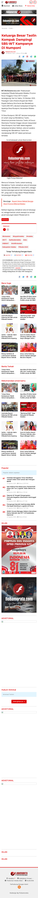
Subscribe (29, 255)
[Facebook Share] (19, 56)
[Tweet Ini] (23, 56)
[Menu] (2, 2)
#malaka (29, 236)
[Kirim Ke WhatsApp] (35, 56)
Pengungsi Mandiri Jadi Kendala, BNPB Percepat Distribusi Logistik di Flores (21, 505)
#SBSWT (5, 243)
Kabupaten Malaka (9, 247)
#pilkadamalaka (15, 240)
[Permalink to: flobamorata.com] (3, 52)
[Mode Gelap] (31, 2)
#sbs (25, 240)
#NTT (4, 240)
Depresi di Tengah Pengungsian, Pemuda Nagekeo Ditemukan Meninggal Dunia (21, 497)
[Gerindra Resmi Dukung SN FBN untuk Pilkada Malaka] (9, 309)
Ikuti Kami (18, 255)
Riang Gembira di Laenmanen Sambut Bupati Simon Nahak (8, 355)
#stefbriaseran (16, 243)
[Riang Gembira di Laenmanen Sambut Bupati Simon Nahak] (9, 347)
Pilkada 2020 (23, 247)
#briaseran (6, 236)
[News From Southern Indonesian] (11, 2)
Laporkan (7, 255)
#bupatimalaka (18, 236)
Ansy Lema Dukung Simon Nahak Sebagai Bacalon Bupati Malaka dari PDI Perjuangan (28, 355)
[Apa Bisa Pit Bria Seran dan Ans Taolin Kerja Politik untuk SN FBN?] (28, 290)
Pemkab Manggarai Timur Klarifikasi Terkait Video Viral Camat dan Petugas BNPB (21, 479)
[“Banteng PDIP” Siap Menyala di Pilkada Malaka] (28, 309)
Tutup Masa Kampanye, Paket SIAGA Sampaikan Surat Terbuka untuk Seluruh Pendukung (8, 298)
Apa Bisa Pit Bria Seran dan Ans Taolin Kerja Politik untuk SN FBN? (28, 298)
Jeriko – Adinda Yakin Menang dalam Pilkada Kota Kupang (9, 336)
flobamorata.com (11, 52)
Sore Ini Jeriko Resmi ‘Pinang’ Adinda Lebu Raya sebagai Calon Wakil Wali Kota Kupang (27, 336)
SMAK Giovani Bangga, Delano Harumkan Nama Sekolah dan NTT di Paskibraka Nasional (22, 513)
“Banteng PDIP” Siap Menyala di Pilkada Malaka (27, 317)
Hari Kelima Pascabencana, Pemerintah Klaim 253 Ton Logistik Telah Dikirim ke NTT (21, 488)
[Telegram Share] (31, 56)
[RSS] (19, 887)
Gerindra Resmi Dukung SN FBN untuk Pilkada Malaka (9, 317)
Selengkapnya (18, 701)
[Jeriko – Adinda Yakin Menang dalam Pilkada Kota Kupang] (9, 328)
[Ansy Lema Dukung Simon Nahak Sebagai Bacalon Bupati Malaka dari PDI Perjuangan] (28, 347)
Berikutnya (5, 219)
